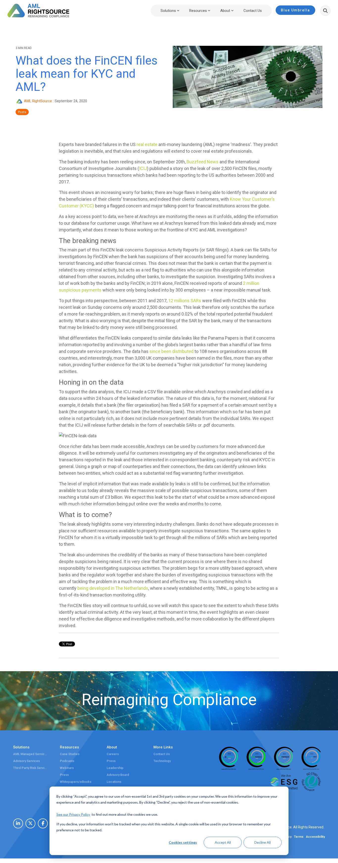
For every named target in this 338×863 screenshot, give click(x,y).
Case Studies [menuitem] (69, 754)
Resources (198, 10)
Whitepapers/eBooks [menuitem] (75, 781)
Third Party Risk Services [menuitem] (30, 767)
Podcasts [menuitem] (67, 761)
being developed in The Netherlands (112, 588)
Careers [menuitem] (113, 754)
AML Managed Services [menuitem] (30, 754)
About (225, 10)
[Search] (325, 10)
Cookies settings (183, 842)
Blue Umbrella (295, 10)
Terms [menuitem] (298, 836)
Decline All (262, 842)
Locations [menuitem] (114, 781)
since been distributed (171, 351)
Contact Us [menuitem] (161, 754)
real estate (147, 144)
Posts (22, 112)
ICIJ (143, 168)
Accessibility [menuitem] (315, 836)
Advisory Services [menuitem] (26, 761)
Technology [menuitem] (162, 761)
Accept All (223, 842)
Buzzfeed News (202, 161)
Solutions (168, 10)
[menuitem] (18, 823)
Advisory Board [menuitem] (118, 774)
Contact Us (252, 10)
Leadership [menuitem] (115, 767)
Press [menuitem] (64, 774)
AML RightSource (38, 101)
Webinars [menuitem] (67, 767)
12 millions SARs (184, 300)
